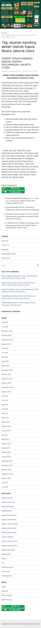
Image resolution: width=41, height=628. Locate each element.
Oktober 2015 (6, 470)
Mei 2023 (5, 357)
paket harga (6, 258)
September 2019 (7, 387)
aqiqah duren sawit (8, 502)
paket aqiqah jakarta (9, 254)
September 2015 (7, 474)
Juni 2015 (5, 487)
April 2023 (5, 361)
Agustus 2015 (6, 478)
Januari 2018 (6, 430)
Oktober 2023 (6, 335)
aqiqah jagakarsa (7, 506)
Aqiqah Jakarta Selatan (10, 524)
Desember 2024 (7, 331)
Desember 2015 (7, 461)
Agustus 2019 (6, 392)
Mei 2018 (5, 413)
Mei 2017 (5, 435)
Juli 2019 (5, 396)
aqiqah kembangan (8, 550)
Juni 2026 (5, 327)
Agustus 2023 (6, 344)
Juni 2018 (5, 409)
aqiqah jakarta (6, 511)
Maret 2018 (5, 422)
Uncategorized (7, 576)
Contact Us (5, 245)
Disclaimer (5, 249)
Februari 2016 (6, 452)
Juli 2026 (5, 322)
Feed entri (5, 591)
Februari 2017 (6, 444)
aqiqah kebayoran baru (10, 541)
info (3, 563)
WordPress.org (7, 599)
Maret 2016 (5, 448)
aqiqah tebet (6, 554)
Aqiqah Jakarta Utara (11, 71)
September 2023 (7, 340)
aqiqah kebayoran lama (10, 545)
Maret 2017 (5, 439)
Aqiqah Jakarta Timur (9, 528)
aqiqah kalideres (7, 537)
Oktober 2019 (6, 383)
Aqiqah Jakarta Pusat (9, 519)
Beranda (4, 33)
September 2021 (7, 379)
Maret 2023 (6, 366)
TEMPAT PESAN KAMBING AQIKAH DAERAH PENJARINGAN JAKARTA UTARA (17, 63)
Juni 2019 (5, 400)
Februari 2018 (6, 426)
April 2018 (5, 417)
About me (5, 241)
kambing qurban (7, 567)
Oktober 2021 (6, 374)
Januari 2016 (6, 457)
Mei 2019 (5, 405)
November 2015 (7, 465)
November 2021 (7, 370)
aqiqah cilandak (7, 498)
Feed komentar (7, 595)
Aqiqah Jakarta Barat (9, 515)
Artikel (4, 558)
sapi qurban (6, 571)
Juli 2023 (5, 348)
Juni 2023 (5, 353)
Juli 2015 (5, 482)
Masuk (4, 587)
